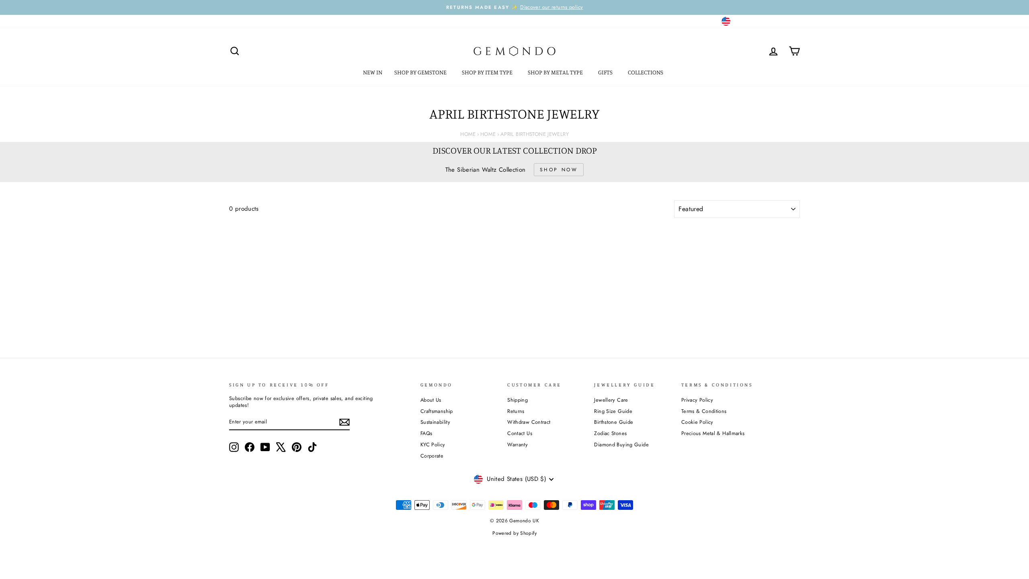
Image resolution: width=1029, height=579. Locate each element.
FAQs (426, 433)
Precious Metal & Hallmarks (713, 433)
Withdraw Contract (528, 422)
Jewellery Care (611, 400)
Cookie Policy (697, 422)
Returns (516, 411)
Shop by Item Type (488, 72)
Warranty (517, 444)
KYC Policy (432, 444)
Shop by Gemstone (421, 72)
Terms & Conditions (704, 411)
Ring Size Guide (613, 411)
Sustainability (435, 422)
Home (468, 134)
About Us (430, 400)
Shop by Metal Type (556, 72)
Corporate (431, 456)
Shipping (517, 400)
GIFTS (606, 72)
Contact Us (519, 433)
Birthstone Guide (613, 422)
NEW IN (372, 72)
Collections (646, 72)
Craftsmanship (436, 411)
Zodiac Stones (610, 433)
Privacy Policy (697, 400)
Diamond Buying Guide (621, 444)
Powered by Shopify (514, 533)
